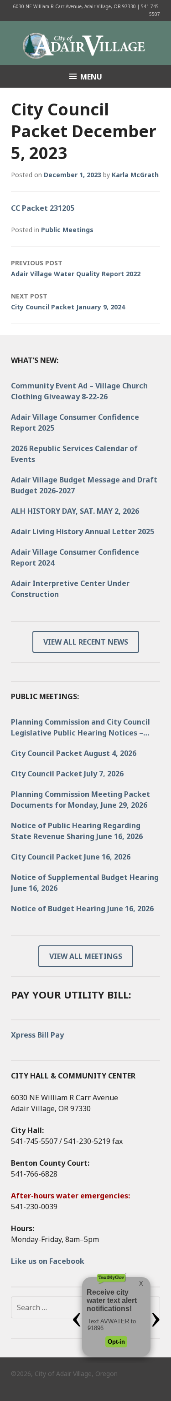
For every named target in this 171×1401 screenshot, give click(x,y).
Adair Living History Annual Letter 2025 (82, 532)
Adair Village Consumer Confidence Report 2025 (75, 422)
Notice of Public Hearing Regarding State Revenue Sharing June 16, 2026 (77, 830)
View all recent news (85, 642)
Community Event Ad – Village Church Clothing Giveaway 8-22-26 (79, 391)
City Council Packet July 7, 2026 (67, 774)
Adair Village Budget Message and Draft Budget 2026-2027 (84, 485)
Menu (91, 77)
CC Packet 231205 (42, 208)
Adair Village (86, 42)
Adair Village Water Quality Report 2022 (75, 268)
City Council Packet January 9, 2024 (68, 301)
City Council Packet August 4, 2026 (73, 753)
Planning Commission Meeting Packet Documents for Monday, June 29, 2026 (80, 799)
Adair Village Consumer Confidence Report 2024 (75, 557)
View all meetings (85, 956)
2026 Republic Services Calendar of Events (74, 453)
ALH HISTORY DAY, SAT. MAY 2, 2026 (75, 511)
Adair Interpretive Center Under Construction (70, 588)
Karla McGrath (135, 174)
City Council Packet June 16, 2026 (70, 857)
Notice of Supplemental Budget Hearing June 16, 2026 (85, 882)
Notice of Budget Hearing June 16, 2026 (82, 909)
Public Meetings (67, 229)
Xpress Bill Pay (37, 1035)
